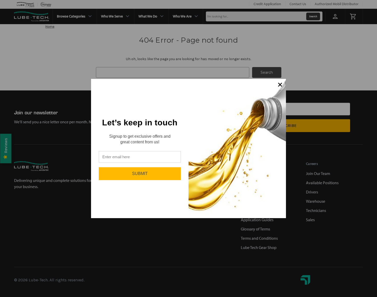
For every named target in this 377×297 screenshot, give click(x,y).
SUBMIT (140, 173)
